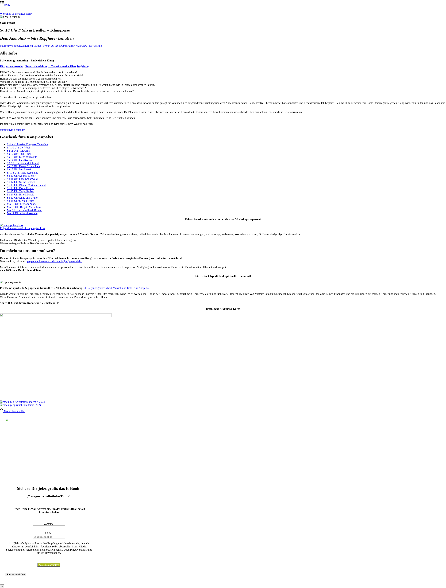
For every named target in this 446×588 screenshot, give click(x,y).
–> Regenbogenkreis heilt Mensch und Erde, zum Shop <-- (116, 288)
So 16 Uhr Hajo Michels (20, 194)
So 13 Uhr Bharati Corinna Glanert (26, 185)
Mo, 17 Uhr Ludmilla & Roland (24, 210)
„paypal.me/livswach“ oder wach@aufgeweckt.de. (54, 261)
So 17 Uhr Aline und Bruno (22, 197)
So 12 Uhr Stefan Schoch (21, 182)
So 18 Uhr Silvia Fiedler (20, 200)
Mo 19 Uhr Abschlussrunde (22, 213)
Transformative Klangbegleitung (70, 66)
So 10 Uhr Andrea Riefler (21, 175)
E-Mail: (49, 533)
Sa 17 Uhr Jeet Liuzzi (19, 169)
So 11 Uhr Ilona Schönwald (22, 178)
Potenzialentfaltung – (38, 66)
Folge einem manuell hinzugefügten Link (22, 228)
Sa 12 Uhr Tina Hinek (19, 153)
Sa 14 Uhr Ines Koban (19, 160)
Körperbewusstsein (11, 66)
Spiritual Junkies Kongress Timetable (27, 144)
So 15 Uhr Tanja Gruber (20, 191)
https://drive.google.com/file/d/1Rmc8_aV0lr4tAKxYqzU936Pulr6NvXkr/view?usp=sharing (51, 45)
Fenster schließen (16, 574)
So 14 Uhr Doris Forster (20, 188)
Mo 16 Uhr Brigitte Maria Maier (25, 207)
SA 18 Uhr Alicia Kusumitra (22, 172)
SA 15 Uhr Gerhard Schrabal (23, 163)
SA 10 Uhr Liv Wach (18, 147)
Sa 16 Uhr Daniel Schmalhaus (23, 166)
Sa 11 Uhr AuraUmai (18, 150)
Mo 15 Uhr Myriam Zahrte (22, 203)
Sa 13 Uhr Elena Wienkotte (22, 156)
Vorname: (49, 523)
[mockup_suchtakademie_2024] (56, 315)
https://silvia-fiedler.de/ (12, 129)
